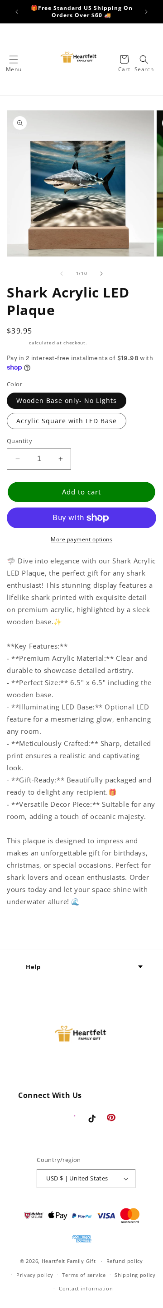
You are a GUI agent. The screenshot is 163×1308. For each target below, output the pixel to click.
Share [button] (26, 928)
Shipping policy (135, 1274)
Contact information (86, 1288)
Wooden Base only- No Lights (66, 400)
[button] (14, 59)
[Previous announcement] (17, 12)
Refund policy (124, 1261)
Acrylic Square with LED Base (66, 420)
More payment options (81, 539)
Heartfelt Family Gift (69, 1261)
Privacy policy (34, 1274)
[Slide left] (62, 274)
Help (33, 967)
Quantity (19, 441)
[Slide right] (101, 274)
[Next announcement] (146, 12)
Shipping (17, 342)
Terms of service (83, 1274)
